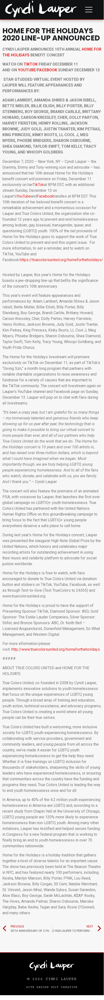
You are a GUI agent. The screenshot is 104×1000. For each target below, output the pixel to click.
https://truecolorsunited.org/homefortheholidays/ (61, 260)
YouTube (24, 196)
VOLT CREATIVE (64, 987)
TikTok (38, 184)
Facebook (45, 196)
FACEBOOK (47, 70)
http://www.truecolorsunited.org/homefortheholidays (55, 649)
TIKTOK (31, 64)
